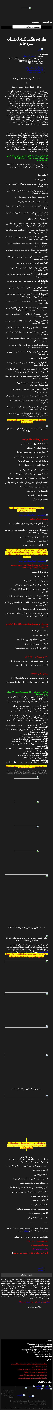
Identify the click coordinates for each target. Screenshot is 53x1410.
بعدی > (40, 1270)
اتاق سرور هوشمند (20, 1403)
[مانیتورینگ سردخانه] (26, 561)
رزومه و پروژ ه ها (36, 72)
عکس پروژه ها (8, 1395)
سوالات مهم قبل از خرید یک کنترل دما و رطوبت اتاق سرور (29, 1364)
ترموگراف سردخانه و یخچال (37, 1403)
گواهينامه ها (9, 1392)
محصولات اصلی (29, 56)
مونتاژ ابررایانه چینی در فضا (43, 1354)
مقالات (5, 1393)
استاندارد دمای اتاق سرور (39, 1366)
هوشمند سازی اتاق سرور (19, 1401)
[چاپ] (40, 49)
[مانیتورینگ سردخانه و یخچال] (26, 426)
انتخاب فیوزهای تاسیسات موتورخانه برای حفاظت (32, 1369)
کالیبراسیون (43, 952)
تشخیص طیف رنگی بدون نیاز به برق (41, 1347)
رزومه (11, 1393)
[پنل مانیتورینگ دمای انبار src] (26, 936)
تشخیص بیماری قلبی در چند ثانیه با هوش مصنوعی (37, 1349)
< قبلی (40, 1268)
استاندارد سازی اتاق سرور (38, 1401)
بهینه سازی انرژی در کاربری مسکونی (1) (39, 1344)
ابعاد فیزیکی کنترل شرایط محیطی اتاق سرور (33, 1375)
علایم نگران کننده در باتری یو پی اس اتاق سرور (32, 1378)
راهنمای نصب (9, 1390)
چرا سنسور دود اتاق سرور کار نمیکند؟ (35, 1372)
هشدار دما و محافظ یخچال (38, 1404)
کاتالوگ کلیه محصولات (34, 67)
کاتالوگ (11, 1397)
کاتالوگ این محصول (35, 70)
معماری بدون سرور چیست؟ (43, 1356)
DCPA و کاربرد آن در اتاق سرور (42, 1346)
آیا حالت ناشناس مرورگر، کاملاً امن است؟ (39, 1351)
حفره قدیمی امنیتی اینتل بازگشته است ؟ (39, 1353)
